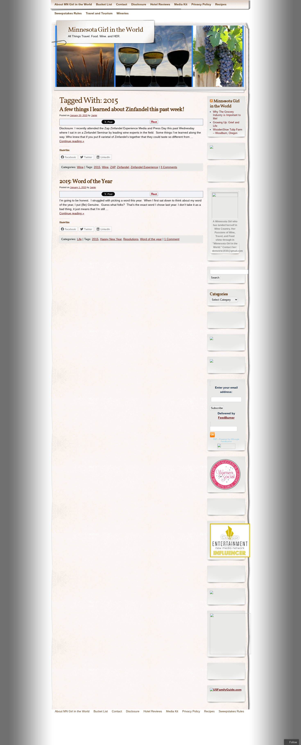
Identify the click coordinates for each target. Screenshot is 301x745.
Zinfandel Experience (144, 167)
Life (79, 239)
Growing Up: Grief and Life (226, 124)
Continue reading (71, 141)
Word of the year (151, 239)
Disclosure (138, 4)
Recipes (220, 4)
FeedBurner (226, 417)
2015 (97, 167)
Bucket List (104, 4)
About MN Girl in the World (73, 4)
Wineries (123, 13)
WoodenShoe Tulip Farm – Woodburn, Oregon (227, 131)
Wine (80, 167)
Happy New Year (111, 239)
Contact (121, 4)
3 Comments (169, 167)
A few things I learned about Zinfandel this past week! (121, 109)
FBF (215, 439)
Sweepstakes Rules (68, 13)
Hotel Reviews (160, 4)
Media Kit (180, 4)
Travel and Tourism (99, 13)
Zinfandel (123, 167)
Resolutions (130, 239)
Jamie (94, 115)
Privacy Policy (201, 4)
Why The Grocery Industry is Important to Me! (227, 115)
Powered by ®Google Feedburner (229, 440)
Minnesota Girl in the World (105, 30)
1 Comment (171, 239)
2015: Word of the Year (85, 181)
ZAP (112, 167)
